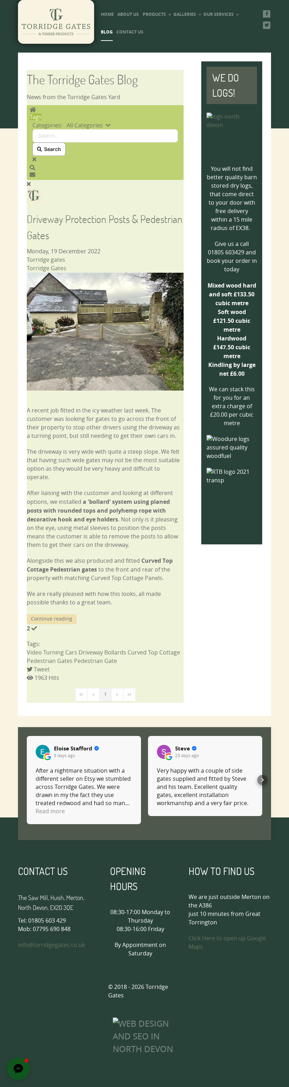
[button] (105, 167)
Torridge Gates (46, 268)
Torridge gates (46, 259)
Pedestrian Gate (95, 661)
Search (51, 149)
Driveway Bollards (102, 652)
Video (34, 652)
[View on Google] (43, 752)
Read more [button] (50, 811)
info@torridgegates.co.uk (51, 945)
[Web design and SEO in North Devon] (147, 1036)
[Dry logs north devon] (232, 135)
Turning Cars (60, 652)
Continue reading (51, 619)
